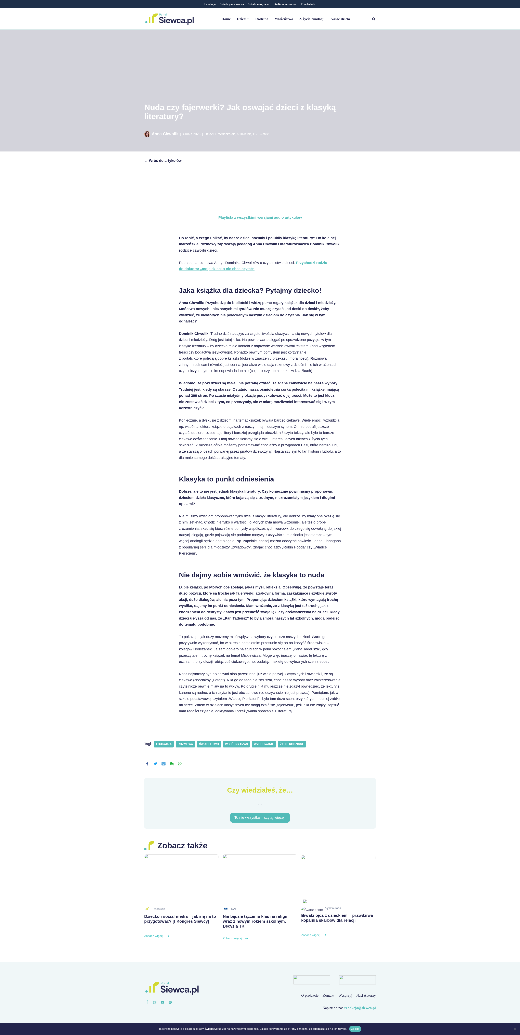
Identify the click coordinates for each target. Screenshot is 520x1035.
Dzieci (209, 134)
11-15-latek (260, 134)
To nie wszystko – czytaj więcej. (260, 818)
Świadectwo (209, 744)
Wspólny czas (236, 744)
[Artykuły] (170, 1002)
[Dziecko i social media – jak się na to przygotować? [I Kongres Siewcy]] (181, 879)
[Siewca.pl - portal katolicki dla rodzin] (169, 19)
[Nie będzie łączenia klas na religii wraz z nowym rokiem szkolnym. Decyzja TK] (260, 879)
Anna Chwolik (165, 134)
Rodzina (261, 19)
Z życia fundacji (312, 19)
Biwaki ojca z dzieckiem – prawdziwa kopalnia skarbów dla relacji (337, 925)
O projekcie (309, 995)
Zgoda (355, 1028)
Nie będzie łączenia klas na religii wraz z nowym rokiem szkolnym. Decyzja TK (255, 927)
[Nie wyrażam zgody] (515, 1029)
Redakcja (159, 909)
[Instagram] (155, 1002)
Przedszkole (308, 4)
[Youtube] (162, 1002)
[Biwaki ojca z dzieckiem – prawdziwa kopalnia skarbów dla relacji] (338, 880)
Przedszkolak (225, 134)
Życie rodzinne (292, 744)
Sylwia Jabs (333, 908)
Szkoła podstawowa (232, 4)
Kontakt (328, 995)
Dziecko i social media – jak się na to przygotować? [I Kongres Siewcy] (180, 926)
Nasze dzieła (340, 19)
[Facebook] (147, 764)
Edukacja (164, 744)
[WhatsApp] (180, 764)
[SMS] (172, 764)
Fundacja (210, 4)
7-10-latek (243, 134)
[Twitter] (155, 764)
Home (226, 19)
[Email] (163, 764)
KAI (233, 909)
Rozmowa (185, 744)
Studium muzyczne (285, 4)
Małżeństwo (283, 19)
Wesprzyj (345, 995)
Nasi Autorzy (366, 995)
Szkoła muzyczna (259, 4)
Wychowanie (264, 744)
